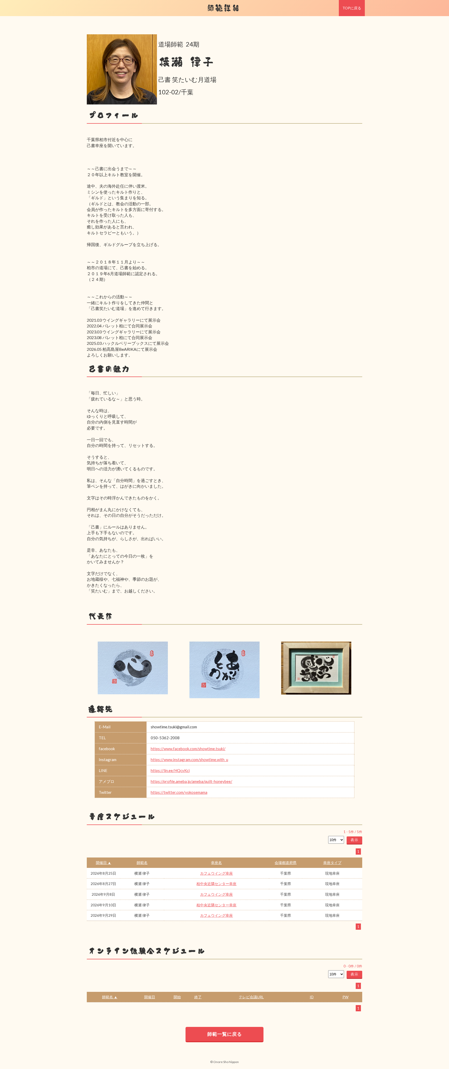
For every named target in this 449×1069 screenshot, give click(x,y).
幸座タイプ (332, 862)
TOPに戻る (351, 8)
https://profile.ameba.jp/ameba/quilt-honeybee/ (191, 781)
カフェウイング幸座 (216, 873)
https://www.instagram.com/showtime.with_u (189, 759)
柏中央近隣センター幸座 (216, 883)
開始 (177, 997)
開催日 (149, 997)
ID (312, 997)
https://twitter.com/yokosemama (179, 792)
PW (345, 997)
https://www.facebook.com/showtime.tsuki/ (188, 748)
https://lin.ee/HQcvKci (170, 770)
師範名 (142, 862)
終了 (198, 997)
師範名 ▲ (109, 997)
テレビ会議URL (251, 997)
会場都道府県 (285, 862)
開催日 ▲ (103, 862)
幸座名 (216, 862)
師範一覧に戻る (224, 1034)
